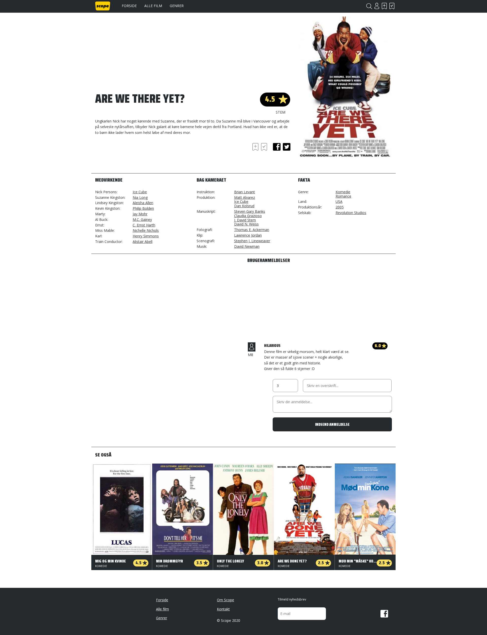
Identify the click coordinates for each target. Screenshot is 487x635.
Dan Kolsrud (244, 205)
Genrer (177, 5)
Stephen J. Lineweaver (252, 240)
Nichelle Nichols (146, 230)
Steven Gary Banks (249, 211)
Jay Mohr (140, 213)
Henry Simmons (146, 236)
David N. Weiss (246, 224)
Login (376, 6)
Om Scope (225, 599)
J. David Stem (245, 220)
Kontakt (223, 609)
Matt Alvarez (244, 197)
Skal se (384, 6)
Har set (392, 6)
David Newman (246, 246)
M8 (250, 354)
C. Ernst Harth (144, 225)
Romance (343, 196)
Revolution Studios (351, 212)
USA (339, 201)
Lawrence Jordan (248, 235)
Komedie (343, 191)
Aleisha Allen (143, 202)
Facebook (384, 614)
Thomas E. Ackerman (251, 229)
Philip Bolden (143, 208)
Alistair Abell (142, 241)
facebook (277, 147)
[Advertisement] (135, 155)
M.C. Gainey (142, 219)
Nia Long (140, 197)
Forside (129, 5)
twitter (286, 147)
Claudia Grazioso (248, 215)
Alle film (153, 5)
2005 (340, 207)
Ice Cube (140, 191)
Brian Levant (244, 191)
